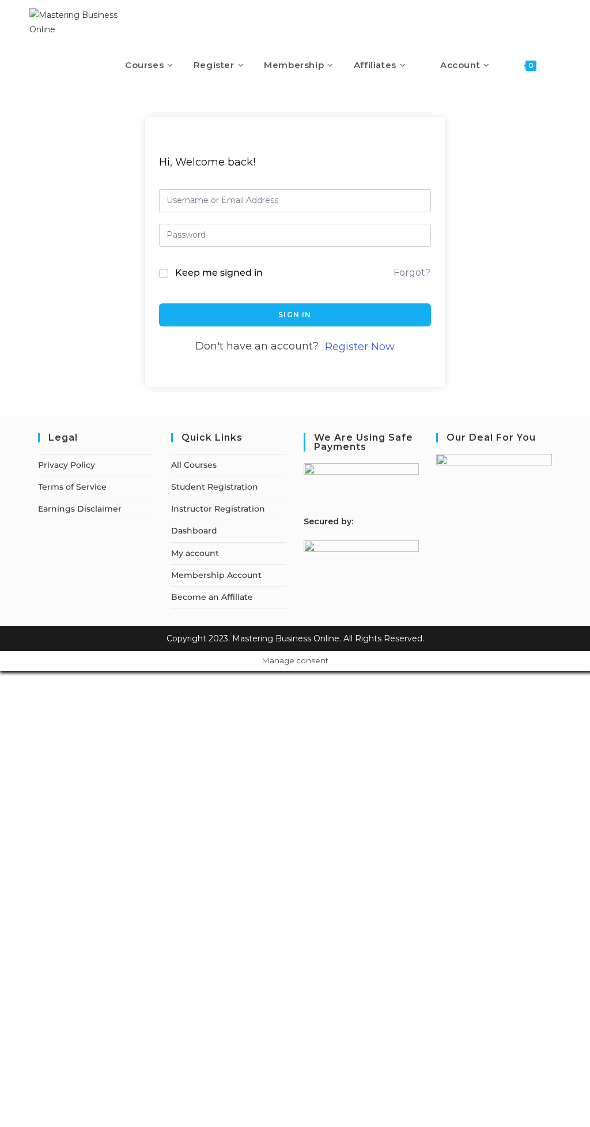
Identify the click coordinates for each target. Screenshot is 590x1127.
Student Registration (214, 487)
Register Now (360, 346)
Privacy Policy (66, 465)
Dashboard (194, 530)
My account (195, 553)
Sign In (294, 314)
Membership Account (216, 575)
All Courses (194, 465)
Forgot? (412, 272)
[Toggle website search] (557, 65)
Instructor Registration (218, 509)
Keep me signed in (219, 272)
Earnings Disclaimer (80, 509)
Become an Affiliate (212, 597)
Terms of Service (72, 487)
